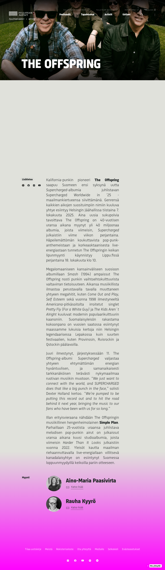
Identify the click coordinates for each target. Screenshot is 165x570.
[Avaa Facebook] (75, 560)
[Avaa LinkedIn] (97, 560)
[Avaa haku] (142, 15)
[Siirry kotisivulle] (20, 14)
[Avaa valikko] (155, 15)
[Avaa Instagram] (68, 560)
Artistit (108, 14)
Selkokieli (113, 549)
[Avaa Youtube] (82, 560)
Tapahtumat (87, 14)
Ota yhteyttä (84, 549)
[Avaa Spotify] (90, 560)
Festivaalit (65, 14)
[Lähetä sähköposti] (67, 487)
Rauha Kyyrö (81, 501)
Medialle (99, 549)
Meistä (48, 549)
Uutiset (126, 14)
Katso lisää (77, 487)
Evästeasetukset (131, 549)
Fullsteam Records (105, 10)
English (149, 10)
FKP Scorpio (130, 10)
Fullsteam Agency (17, 19)
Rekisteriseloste (64, 549)
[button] (154, 565)
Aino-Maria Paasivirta (91, 481)
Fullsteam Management (74, 10)
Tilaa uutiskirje (33, 549)
